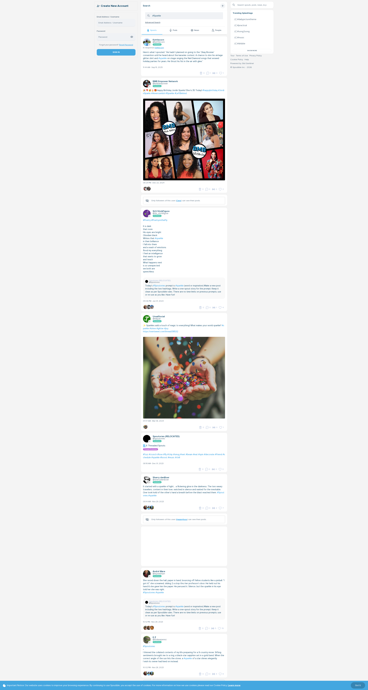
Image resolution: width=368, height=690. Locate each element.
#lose (160, 454)
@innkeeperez (160, 639)
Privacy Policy (255, 55)
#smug (176, 454)
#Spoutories (159, 285)
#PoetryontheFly (159, 220)
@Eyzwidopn (159, 573)
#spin (200, 454)
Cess (178, 200)
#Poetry (147, 220)
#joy (166, 328)
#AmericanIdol (158, 93)
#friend (218, 454)
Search (146, 6)
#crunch (153, 454)
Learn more (234, 685)
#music (171, 457)
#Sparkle (170, 93)
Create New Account (114, 6)
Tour (232, 55)
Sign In (116, 52)
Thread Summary (150, 449)
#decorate (209, 454)
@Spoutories (159, 438)
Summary (157, 44)
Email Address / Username (108, 17)
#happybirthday (210, 90)
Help (247, 59)
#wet (182, 454)
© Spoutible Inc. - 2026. (241, 67)
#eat (195, 454)
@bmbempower (160, 83)
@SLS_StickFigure (160, 213)
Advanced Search (152, 22)
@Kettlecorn (159, 42)
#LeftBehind (181, 93)
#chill (177, 457)
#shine (153, 328)
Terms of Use (242, 55)
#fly (165, 454)
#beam (189, 454)
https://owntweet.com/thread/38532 (160, 331)
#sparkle (162, 58)
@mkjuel (157, 318)
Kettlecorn (159, 47)
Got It (358, 685)
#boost (163, 457)
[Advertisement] (184, 547)
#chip (170, 454)
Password (101, 31)
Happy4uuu (181, 519)
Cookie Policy (236, 59)
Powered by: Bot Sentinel (242, 63)
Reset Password (126, 45)
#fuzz (145, 454)
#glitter (160, 328)
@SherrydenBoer (161, 479)
